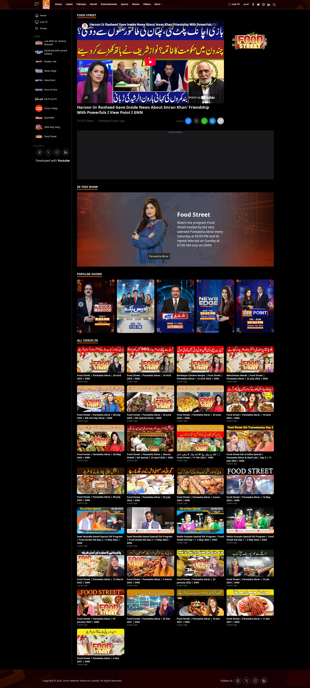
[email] (220, 121)
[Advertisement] (175, 156)
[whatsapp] (204, 121)
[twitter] (196, 121)
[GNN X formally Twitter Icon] (258, 4)
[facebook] (188, 121)
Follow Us (226, 681)
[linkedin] (212, 121)
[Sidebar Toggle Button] (37, 4)
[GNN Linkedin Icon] (268, 4)
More (157, 4)
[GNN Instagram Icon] (263, 4)
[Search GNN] (274, 4)
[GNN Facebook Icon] (253, 4)
